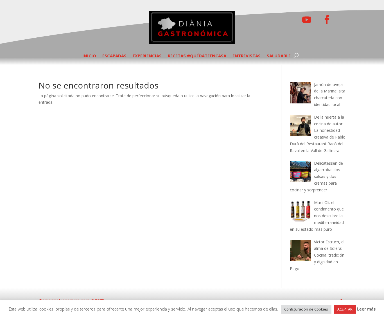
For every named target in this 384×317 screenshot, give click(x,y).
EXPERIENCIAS (147, 56)
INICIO (89, 56)
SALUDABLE (279, 56)
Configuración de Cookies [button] (306, 309)
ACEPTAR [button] (345, 309)
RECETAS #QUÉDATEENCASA (197, 56)
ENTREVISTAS (246, 56)
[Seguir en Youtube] (307, 20)
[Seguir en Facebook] (327, 20)
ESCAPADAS (114, 56)
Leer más (366, 309)
